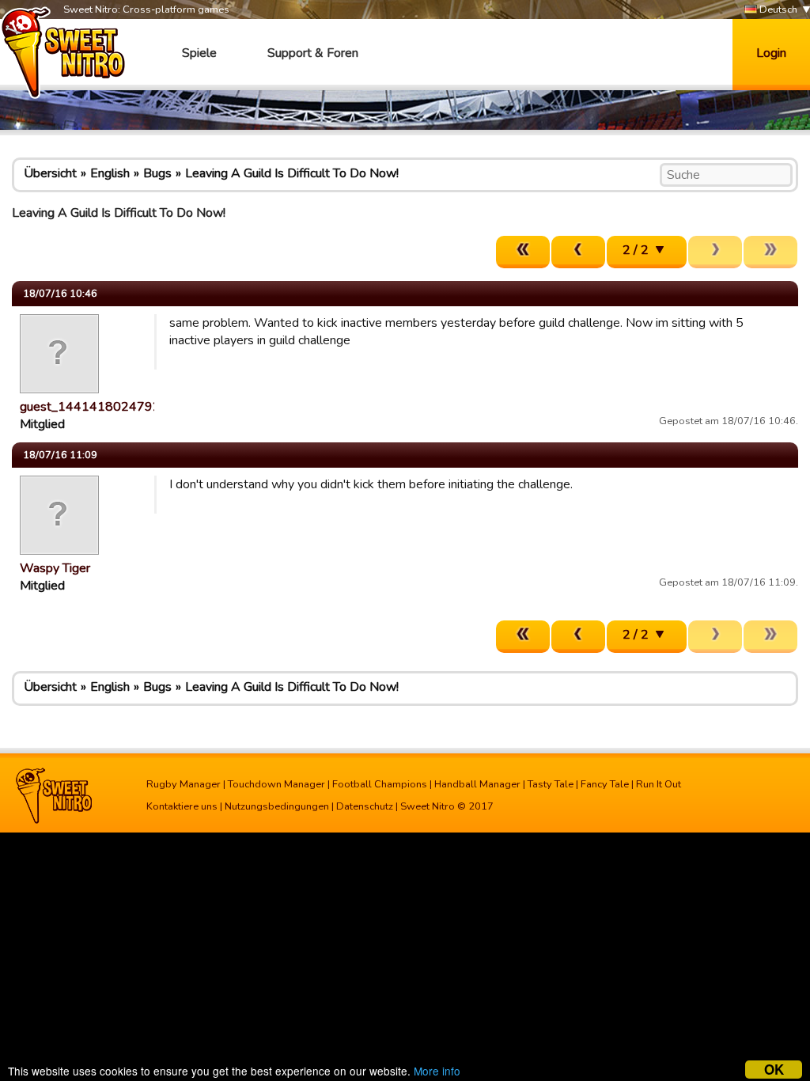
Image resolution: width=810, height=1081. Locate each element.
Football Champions (379, 784)
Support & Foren (312, 53)
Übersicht (50, 173)
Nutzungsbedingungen (277, 806)
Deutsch (777, 9)
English (110, 173)
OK (774, 1069)
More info (437, 1071)
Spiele (199, 53)
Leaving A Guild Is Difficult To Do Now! (292, 173)
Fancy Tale (605, 784)
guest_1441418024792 (90, 406)
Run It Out (658, 784)
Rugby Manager (183, 784)
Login (771, 53)
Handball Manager (477, 784)
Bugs (157, 173)
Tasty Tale (550, 784)
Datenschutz (364, 806)
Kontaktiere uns (182, 806)
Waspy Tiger (55, 568)
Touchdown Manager (276, 784)
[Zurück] (578, 252)
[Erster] (523, 252)
